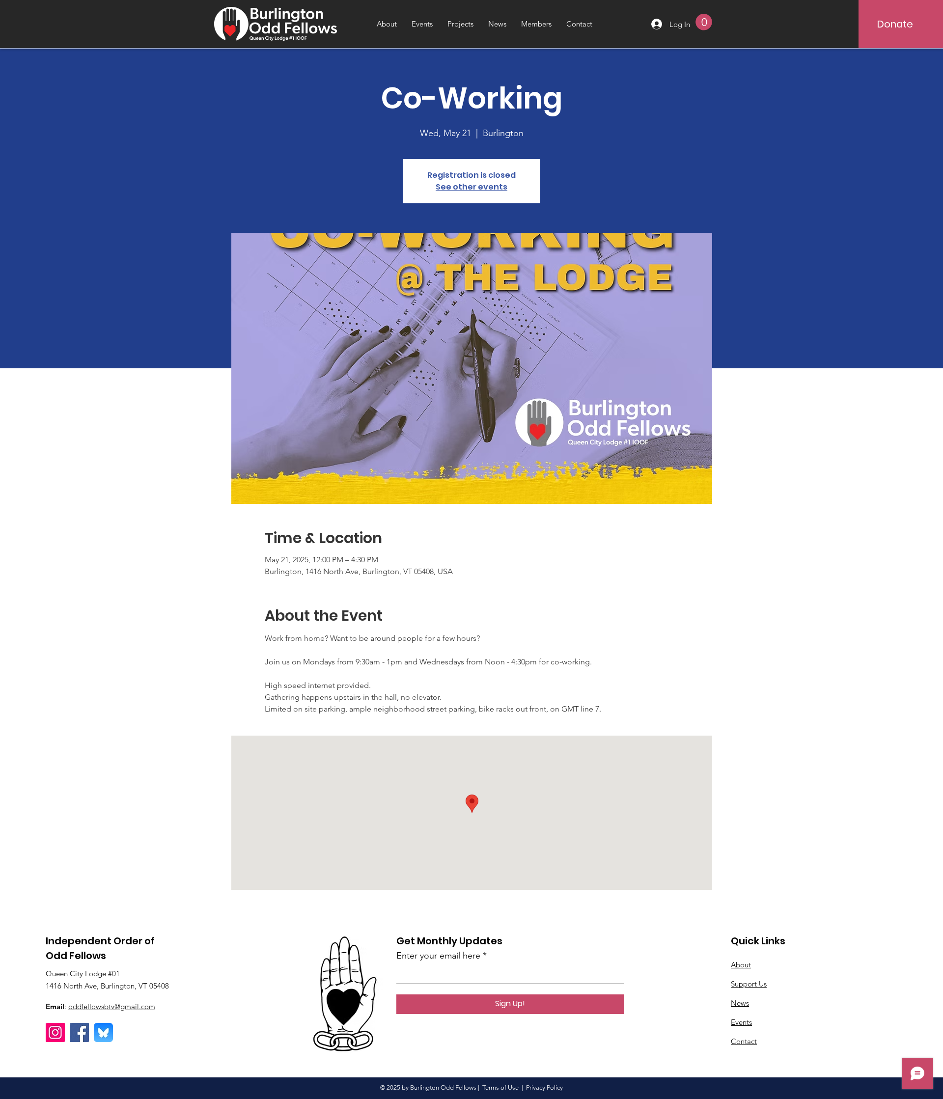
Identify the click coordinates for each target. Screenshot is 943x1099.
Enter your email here (438, 955)
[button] (703, 22)
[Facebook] (79, 1032)
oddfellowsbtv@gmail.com (111, 1006)
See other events (471, 186)
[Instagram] (55, 1032)
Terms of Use (500, 1087)
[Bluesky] (103, 1032)
